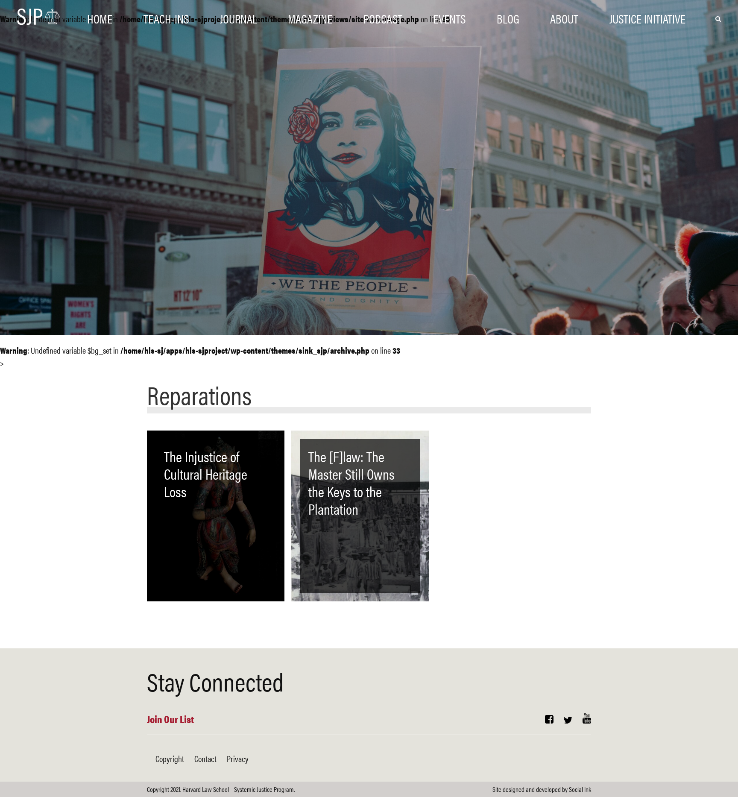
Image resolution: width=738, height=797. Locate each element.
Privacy (238, 758)
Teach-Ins (166, 17)
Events (449, 17)
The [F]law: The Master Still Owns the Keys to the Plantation (351, 482)
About (564, 17)
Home (99, 17)
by (541, 789)
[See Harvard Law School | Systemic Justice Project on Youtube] (587, 720)
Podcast (382, 17)
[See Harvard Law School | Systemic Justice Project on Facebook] (549, 720)
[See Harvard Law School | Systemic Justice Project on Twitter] (568, 720)
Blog (508, 17)
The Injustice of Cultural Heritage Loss (205, 473)
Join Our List (170, 719)
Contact (205, 758)
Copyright (169, 758)
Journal (238, 17)
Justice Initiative (647, 17)
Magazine (310, 17)
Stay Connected (215, 680)
